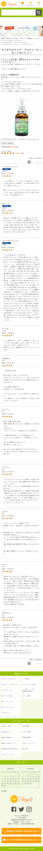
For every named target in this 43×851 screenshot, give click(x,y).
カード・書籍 (26, 696)
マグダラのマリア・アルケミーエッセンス (14, 42)
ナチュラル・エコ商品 (29, 684)
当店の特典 (25, 726)
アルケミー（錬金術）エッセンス (29, 38)
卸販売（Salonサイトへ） (9, 743)
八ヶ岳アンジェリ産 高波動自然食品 (28, 690)
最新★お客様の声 (6, 737)
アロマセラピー (6, 713)
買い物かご (25, 749)
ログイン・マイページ (29, 743)
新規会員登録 (26, 737)
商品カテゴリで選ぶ (12, 38)
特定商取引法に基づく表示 (9, 749)
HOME (3, 38)
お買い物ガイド (6, 732)
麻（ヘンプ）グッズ (7, 701)
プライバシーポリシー (8, 754)
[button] (40, 162)
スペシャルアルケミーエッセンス (12, 40)
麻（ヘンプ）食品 (6, 696)
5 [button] (37, 162)
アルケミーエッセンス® (8, 679)
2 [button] (31, 162)
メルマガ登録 (26, 732)
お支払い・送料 (6, 726)
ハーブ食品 (25, 679)
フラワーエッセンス (7, 690)
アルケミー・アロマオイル (9, 684)
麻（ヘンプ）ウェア (7, 707)
